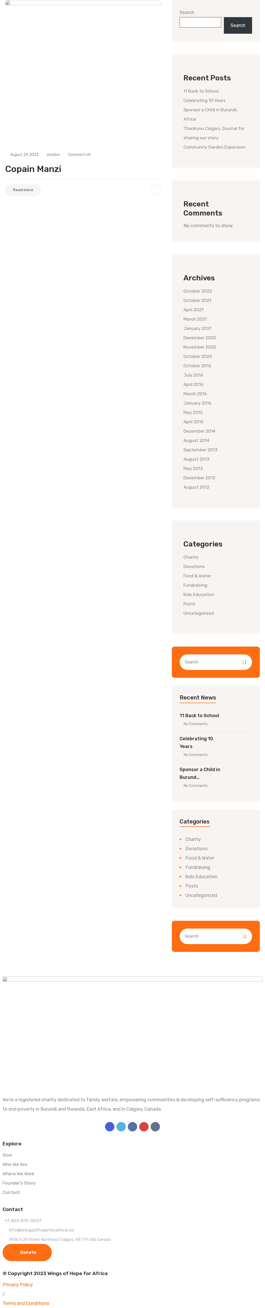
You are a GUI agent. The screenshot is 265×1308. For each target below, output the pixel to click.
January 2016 (197, 403)
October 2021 (197, 300)
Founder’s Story (19, 1183)
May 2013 (193, 468)
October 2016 (197, 365)
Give (7, 1155)
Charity (190, 557)
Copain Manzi (33, 169)
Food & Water (197, 575)
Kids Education (198, 594)
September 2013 (200, 449)
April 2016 (193, 384)
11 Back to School (201, 91)
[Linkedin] (155, 1126)
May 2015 (193, 412)
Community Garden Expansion (214, 147)
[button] (4, 1294)
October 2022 (197, 291)
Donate (27, 1252)
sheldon (53, 155)
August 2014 (196, 440)
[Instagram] (132, 1126)
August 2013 (196, 459)
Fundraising (195, 585)
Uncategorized (198, 613)
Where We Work (19, 1173)
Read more (23, 190)
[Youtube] (144, 1126)
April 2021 (193, 309)
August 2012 (196, 487)
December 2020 (199, 337)
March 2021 (195, 319)
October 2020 (197, 356)
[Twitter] (121, 1126)
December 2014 (199, 431)
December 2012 (199, 477)
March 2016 (195, 393)
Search (187, 12)
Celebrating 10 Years (204, 100)
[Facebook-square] (109, 1126)
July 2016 (193, 375)
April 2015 (193, 421)
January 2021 (197, 328)
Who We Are (15, 1164)
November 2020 (199, 347)
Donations (194, 566)
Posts (189, 603)
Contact (11, 1192)
